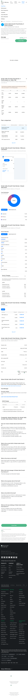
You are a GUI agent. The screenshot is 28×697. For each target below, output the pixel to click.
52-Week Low (21, 633)
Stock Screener (13, 638)
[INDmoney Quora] (16, 557)
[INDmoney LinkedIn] (4, 557)
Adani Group (3, 624)
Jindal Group (3, 642)
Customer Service (11, 573)
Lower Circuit (21, 637)
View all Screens (13, 636)
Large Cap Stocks (13, 622)
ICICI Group (3, 640)
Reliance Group (4, 626)
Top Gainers (21, 625)
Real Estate (12, 607)
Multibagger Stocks (14, 634)
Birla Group (3, 630)
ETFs (19, 2)
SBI (1, 597)
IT (10, 593)
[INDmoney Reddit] (14, 557)
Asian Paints (3, 618)
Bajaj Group (3, 628)
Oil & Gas (11, 616)
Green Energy (21, 595)
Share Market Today (23, 624)
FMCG (11, 599)
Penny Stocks (12, 628)
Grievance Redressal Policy (20, 574)
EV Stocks (21, 593)
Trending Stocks (22, 639)
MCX (17, 662)
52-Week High (21, 631)
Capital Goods (12, 612)
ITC (1, 610)
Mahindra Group (4, 634)
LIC (1, 612)
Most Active (21, 629)
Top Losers (21, 627)
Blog (9, 567)
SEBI (9, 662)
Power (11, 603)
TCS (2, 599)
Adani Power (3, 607)
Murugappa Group (4, 644)
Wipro (2, 614)
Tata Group (3, 622)
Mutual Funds (23, 2)
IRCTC (2, 609)
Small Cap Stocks (13, 626)
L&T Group (3, 636)
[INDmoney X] (7, 557)
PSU (11, 609)
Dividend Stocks (13, 630)
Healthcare (12, 618)
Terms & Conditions (20, 569)
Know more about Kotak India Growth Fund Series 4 (11, 385)
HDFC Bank (3, 595)
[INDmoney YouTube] (9, 557)
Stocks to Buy (21, 641)
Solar (20, 599)
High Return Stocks (13, 632)
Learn (10, 569)
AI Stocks (21, 591)
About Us (10, 565)
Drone (20, 601)
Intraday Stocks (22, 643)
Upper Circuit (21, 635)
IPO (26, 2)
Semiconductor (22, 597)
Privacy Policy (19, 567)
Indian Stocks (15, 2)
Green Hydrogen (22, 603)
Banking (11, 591)
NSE (11, 662)
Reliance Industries (4, 593)
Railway (11, 610)
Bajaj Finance (3, 605)
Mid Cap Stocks (13, 624)
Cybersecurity (22, 605)
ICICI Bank (3, 601)
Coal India (3, 616)
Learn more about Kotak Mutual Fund (9, 396)
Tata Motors (3, 591)
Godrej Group (3, 638)
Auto (11, 597)
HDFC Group (3, 632)
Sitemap (10, 577)
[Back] (2, 21)
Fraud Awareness (12, 575)
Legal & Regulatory (20, 571)
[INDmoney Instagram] (11, 557)
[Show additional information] (26, 78)
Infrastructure (12, 605)
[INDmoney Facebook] (2, 557)
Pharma (11, 595)
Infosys (2, 603)
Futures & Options (3, 573)
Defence (11, 601)
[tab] (5, 586)
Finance (11, 614)
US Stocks (11, 2)
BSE (14, 662)
